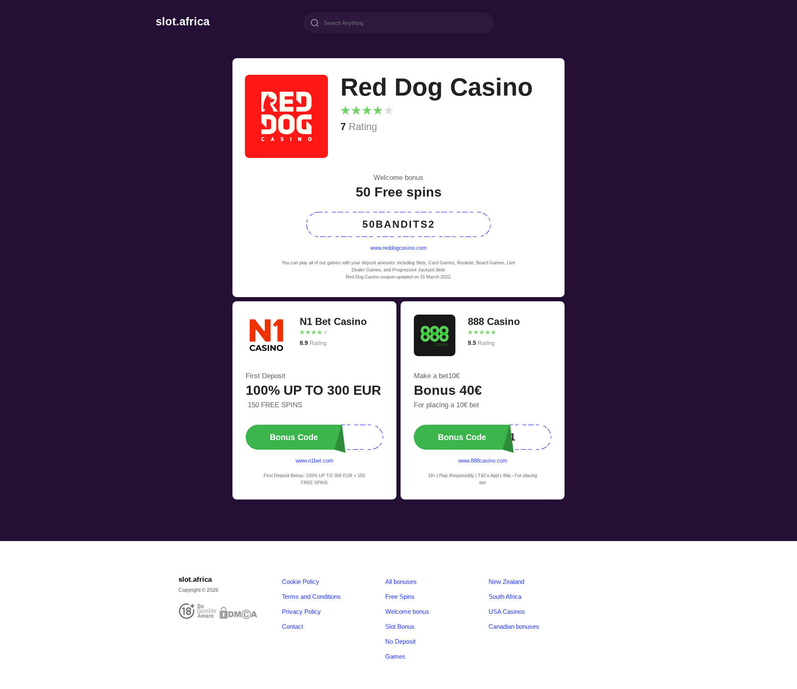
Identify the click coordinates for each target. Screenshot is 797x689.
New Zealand (506, 581)
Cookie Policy (300, 581)
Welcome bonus (407, 611)
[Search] (314, 23)
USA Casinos (507, 611)
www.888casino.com (482, 461)
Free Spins (400, 596)
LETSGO (304, 437)
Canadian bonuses (514, 626)
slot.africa (183, 22)
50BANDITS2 (398, 224)
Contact (292, 626)
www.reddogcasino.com (398, 248)
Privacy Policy (301, 611)
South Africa (505, 596)
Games (395, 656)
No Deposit (400, 641)
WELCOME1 (477, 437)
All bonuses (401, 581)
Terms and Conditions (311, 596)
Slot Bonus (400, 626)
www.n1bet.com (314, 461)
